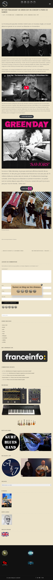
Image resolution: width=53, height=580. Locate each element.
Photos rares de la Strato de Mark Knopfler (16, 375)
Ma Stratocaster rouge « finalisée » (41, 250)
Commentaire (5, 269)
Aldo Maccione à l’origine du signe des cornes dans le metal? (18, 371)
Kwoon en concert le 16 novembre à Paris (12, 250)
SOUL (3, 331)
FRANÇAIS (4, 335)
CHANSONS (30, 14)
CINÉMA (4, 340)
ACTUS (25, 14)
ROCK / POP (36, 14)
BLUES (3, 327)
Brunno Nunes (5, 377)
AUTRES (4, 342)
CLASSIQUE (4, 338)
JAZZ (3, 329)
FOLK (3, 333)
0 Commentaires (19, 14)
